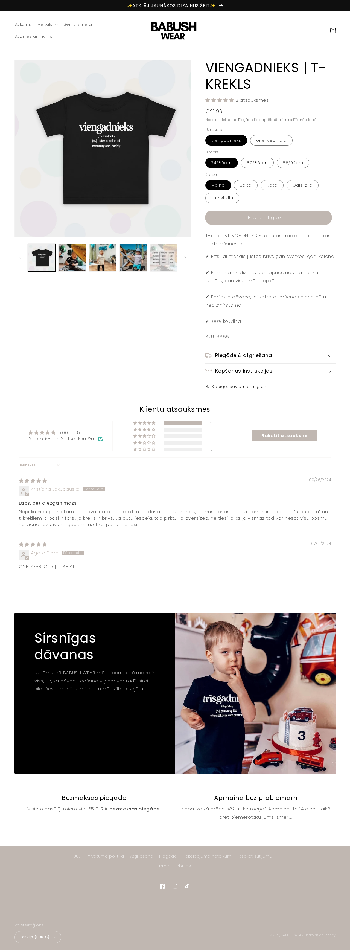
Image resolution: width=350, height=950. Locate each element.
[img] (33, 480)
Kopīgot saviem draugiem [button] (240, 386)
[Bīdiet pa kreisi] (20, 258)
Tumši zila (222, 198)
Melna (218, 185)
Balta (245, 185)
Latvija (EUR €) (35, 937)
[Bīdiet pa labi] (185, 258)
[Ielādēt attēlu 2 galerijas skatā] (72, 258)
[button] (47, 24)
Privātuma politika (105, 856)
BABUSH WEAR (292, 935)
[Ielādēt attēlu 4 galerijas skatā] (133, 258)
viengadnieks (226, 140)
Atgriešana (141, 856)
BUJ (77, 856)
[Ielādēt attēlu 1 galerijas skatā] (42, 258)
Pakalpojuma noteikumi (207, 856)
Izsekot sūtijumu (255, 856)
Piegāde (245, 119)
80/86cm (257, 162)
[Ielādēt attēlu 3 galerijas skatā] (102, 258)
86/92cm (293, 162)
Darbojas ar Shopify (320, 935)
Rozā (272, 185)
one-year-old (271, 140)
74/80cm (221, 162)
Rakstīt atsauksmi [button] (284, 435)
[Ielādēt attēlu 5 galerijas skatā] (163, 258)
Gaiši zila (303, 185)
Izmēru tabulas (175, 866)
